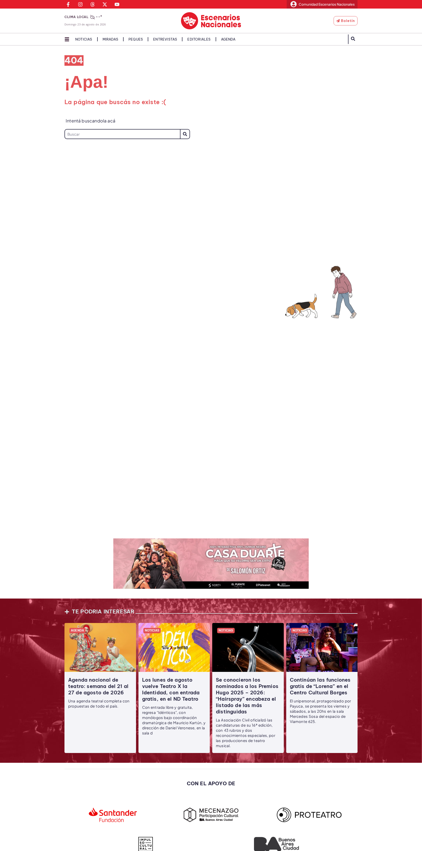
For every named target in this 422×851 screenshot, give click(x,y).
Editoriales (199, 39)
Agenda (228, 39)
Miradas (110, 39)
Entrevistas (165, 39)
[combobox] (122, 134)
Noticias (83, 39)
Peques (135, 39)
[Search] (185, 134)
